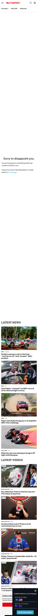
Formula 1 (4, 8)
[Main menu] (2, 3)
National (23, 8)
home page (12, 172)
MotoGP (14, 8)
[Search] (31, 3)
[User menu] (35, 3)
